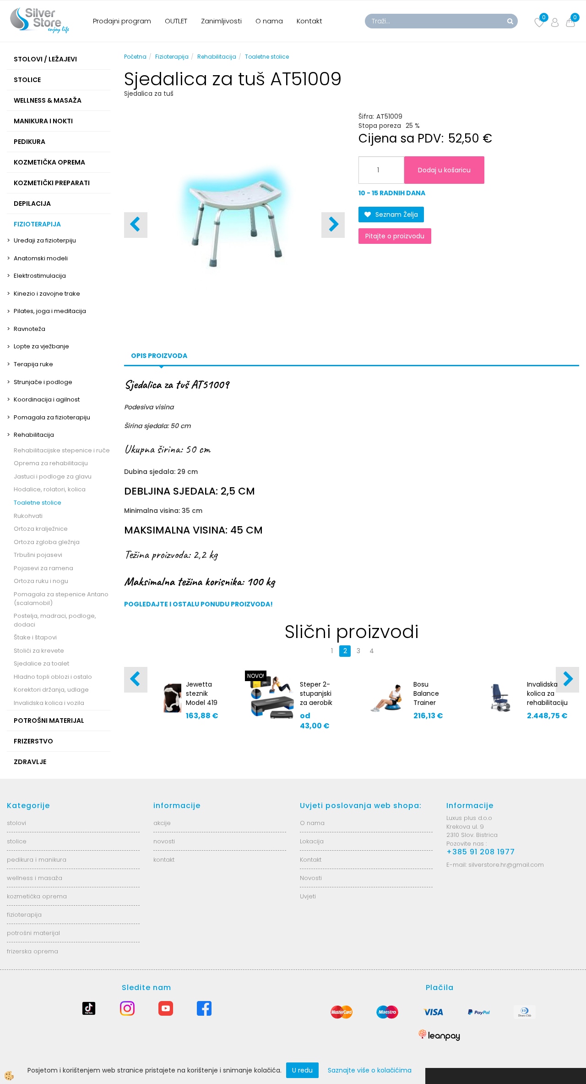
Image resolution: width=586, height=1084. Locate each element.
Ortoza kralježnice (41, 528)
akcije (162, 823)
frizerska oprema (32, 951)
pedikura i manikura (36, 859)
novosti (164, 841)
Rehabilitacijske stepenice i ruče (62, 450)
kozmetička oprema (37, 896)
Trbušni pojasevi (38, 554)
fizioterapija (24, 914)
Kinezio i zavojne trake (47, 293)
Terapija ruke (33, 364)
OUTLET (176, 21)
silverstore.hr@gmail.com (506, 864)
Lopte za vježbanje (41, 346)
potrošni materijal (33, 933)
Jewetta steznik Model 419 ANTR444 (201, 698)
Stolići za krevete (39, 650)
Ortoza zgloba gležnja (47, 542)
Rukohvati (28, 516)
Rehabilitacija (34, 434)
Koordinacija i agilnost (47, 399)
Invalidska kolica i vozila (49, 703)
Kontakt (309, 21)
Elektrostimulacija (40, 275)
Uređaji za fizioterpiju (45, 240)
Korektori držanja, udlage (51, 689)
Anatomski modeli (41, 258)
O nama (269, 21)
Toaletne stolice (37, 502)
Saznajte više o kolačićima (370, 1070)
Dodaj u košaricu (444, 170)
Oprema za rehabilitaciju (51, 463)
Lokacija (312, 841)
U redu (302, 1070)
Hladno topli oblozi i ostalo (53, 676)
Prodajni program (122, 21)
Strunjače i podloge (43, 382)
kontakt (163, 859)
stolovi (16, 823)
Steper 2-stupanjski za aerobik (316, 693)
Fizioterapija (172, 57)
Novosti (311, 878)
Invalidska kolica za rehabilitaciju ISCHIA (547, 698)
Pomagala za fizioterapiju (52, 417)
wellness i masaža (34, 878)
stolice (17, 841)
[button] (333, 225)
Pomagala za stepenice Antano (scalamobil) (61, 598)
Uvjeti (308, 896)
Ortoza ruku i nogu (41, 581)
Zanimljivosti (221, 21)
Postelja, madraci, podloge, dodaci (55, 620)
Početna (135, 57)
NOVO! (255, 676)
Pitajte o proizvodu (394, 236)
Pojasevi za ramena (43, 568)
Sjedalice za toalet (41, 663)
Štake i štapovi (35, 637)
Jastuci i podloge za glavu (53, 476)
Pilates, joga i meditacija (50, 311)
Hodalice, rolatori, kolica (50, 489)
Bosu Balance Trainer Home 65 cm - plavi (429, 703)
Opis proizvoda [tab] (159, 355)
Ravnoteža (29, 329)
